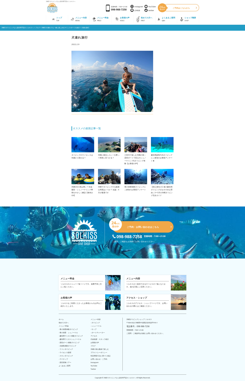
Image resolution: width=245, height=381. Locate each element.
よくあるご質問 (64, 366)
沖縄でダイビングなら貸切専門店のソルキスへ (120, 378)
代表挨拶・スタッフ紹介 (100, 339)
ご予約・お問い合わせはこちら (135, 224)
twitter (151, 10)
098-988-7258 (129, 236)
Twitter (93, 369)
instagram (138, 6)
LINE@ (137, 10)
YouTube (152, 6)
